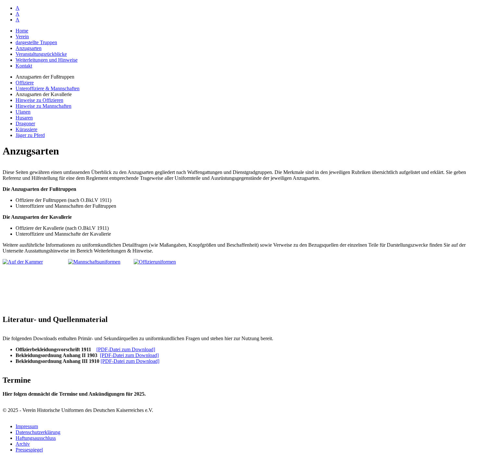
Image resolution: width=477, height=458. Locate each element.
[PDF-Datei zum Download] (125, 349)
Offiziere (25, 82)
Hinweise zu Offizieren (39, 100)
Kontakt (24, 65)
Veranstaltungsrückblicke (41, 54)
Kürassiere (26, 129)
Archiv (23, 444)
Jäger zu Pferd (30, 135)
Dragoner (25, 123)
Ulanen (23, 112)
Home (22, 30)
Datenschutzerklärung (38, 432)
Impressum (27, 426)
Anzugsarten (29, 48)
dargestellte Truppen (36, 42)
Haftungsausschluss (36, 438)
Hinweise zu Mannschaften (43, 106)
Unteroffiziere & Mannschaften (48, 88)
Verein (22, 36)
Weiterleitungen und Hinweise (47, 60)
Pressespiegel (29, 449)
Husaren (24, 117)
